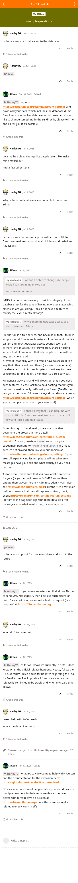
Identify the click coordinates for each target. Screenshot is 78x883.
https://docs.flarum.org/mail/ (26, 487)
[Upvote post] (61, 49)
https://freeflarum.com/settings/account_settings (34, 106)
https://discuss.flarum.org (34, 604)
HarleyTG (13, 102)
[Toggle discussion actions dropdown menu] (74, 4)
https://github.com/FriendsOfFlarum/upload (31, 782)
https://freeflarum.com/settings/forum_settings (33, 454)
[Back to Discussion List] (3, 4)
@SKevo (9, 74)
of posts (37, 4)
